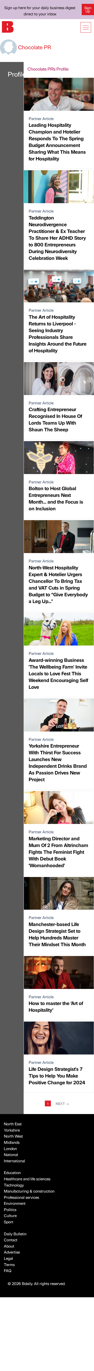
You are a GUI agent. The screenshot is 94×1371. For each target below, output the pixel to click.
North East (13, 1123)
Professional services (21, 1197)
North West (13, 1136)
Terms (9, 1264)
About (9, 1246)
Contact (10, 1239)
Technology (14, 1185)
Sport (8, 1221)
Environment (15, 1203)
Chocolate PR (34, 46)
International (14, 1160)
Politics (10, 1209)
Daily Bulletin (15, 1233)
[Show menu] (86, 27)
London (10, 1148)
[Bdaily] (7, 26)
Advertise (12, 1252)
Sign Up (87, 9)
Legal (8, 1258)
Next (62, 1103)
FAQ (7, 1270)
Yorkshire (12, 1130)
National (11, 1154)
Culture (10, 1215)
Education (12, 1172)
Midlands (12, 1142)
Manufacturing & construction (29, 1191)
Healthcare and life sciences (27, 1178)
